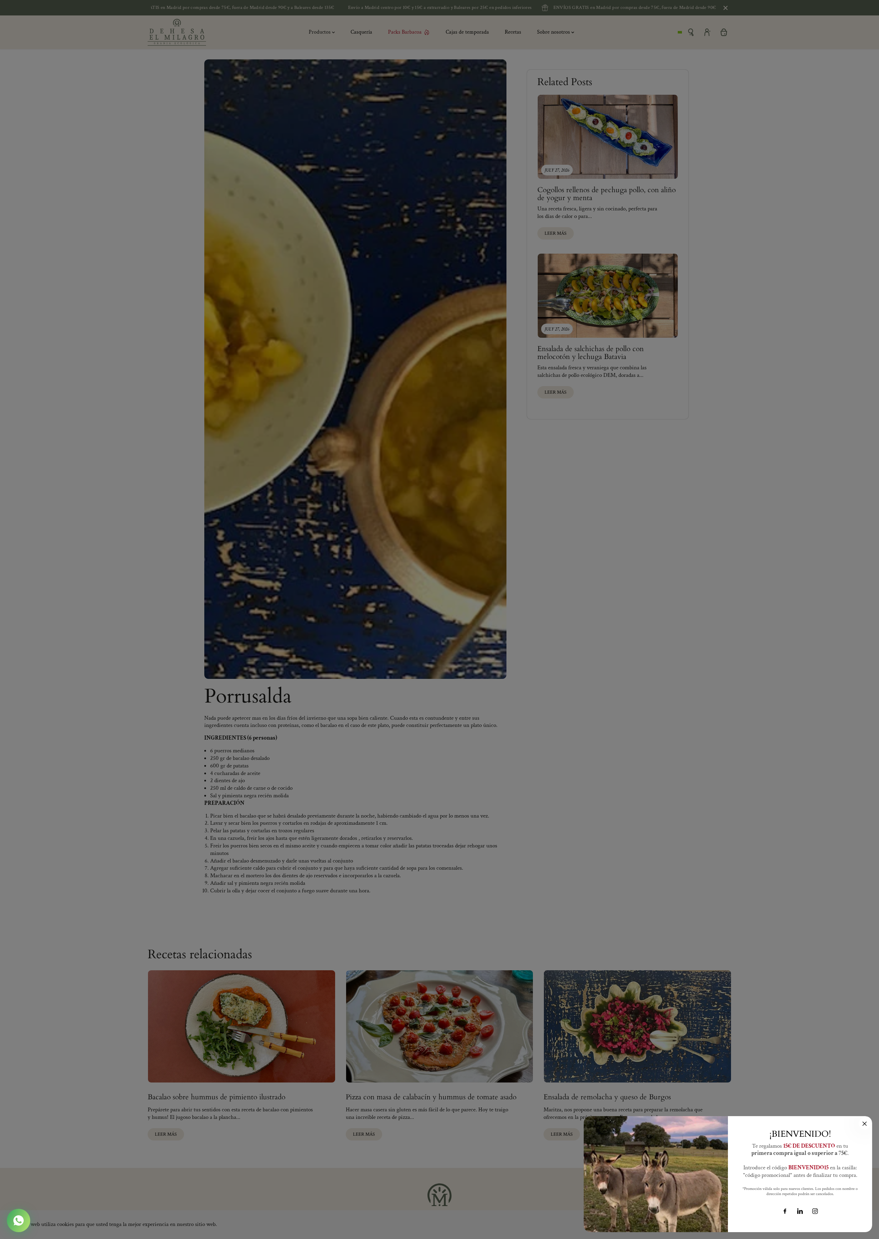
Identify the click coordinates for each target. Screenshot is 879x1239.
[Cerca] (864, 1123)
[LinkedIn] (800, 1211)
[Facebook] (784, 1211)
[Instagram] (815, 1211)
